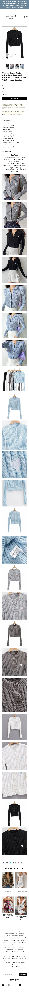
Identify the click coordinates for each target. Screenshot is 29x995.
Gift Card (8, 935)
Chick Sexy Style (19, 949)
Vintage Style (9, 949)
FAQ (18, 940)
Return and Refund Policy (11, 933)
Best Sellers (7, 956)
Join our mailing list (14, 970)
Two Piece (18, 956)
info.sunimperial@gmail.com (16, 114)
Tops (19, 942)
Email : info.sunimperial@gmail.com (12, 937)
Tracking (13, 940)
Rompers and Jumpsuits (9, 947)
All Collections (6, 958)
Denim (18, 944)
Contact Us (22, 933)
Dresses (14, 942)
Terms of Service (14, 966)
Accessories (21, 954)
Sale (24, 956)
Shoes (14, 954)
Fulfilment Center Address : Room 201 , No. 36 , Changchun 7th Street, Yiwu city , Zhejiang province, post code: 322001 (14, 962)
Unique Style (23, 951)
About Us (11, 931)
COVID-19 (23, 940)
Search (24, 937)
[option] (7, 66)
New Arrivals (15, 958)
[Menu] (2, 16)
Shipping (18, 931)
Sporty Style (8, 954)
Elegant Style (6, 951)
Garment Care (6, 942)
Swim (13, 956)
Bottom (24, 942)
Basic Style (23, 958)
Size (3, 85)
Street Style (15, 951)
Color (3, 91)
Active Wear (12, 944)
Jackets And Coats (21, 947)
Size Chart (6, 940)
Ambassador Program (17, 935)
